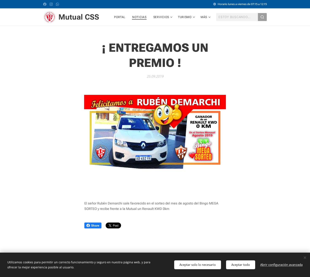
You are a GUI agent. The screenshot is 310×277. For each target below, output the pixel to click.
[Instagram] (51, 4)
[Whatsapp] (57, 4)
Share (95, 225)
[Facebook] (44, 4)
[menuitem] (121, 17)
